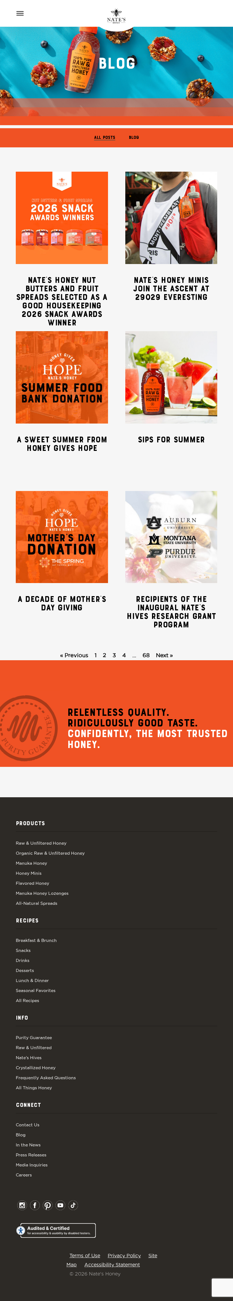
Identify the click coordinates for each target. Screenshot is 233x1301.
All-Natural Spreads (36, 903)
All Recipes (27, 1000)
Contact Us (27, 1124)
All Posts (104, 138)
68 (146, 655)
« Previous (74, 655)
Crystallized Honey (36, 1067)
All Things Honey (34, 1087)
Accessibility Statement (112, 1264)
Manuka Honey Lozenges (42, 893)
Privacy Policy (124, 1255)
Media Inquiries (32, 1164)
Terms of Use (84, 1255)
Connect (28, 1105)
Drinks (22, 960)
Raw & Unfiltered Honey (41, 843)
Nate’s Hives (29, 1057)
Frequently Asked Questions (46, 1077)
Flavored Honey (32, 883)
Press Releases (31, 1154)
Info (22, 1018)
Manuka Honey (31, 863)
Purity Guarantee (34, 1037)
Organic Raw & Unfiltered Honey (50, 853)
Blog (134, 138)
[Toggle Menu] (20, 13)
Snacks (23, 950)
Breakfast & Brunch (36, 940)
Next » (164, 655)
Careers (24, 1174)
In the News (28, 1144)
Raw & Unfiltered (34, 1047)
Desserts (25, 970)
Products (30, 824)
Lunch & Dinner (32, 980)
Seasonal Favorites (36, 990)
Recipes (27, 921)
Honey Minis (29, 873)
